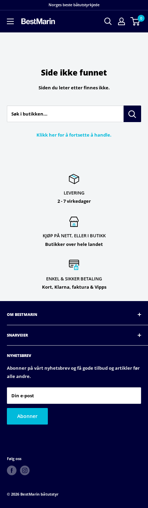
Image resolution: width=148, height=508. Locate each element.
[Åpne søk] (108, 21)
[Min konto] (121, 21)
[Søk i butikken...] (132, 114)
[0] (135, 21)
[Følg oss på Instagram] (25, 470)
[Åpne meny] (10, 21)
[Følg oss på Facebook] (12, 470)
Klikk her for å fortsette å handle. (74, 135)
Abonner (27, 416)
